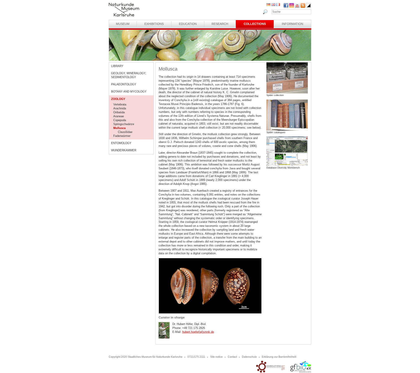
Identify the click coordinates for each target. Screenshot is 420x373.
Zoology (118, 99)
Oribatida (119, 112)
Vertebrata (119, 104)
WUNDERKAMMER (123, 150)
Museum (123, 24)
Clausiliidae (125, 132)
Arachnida (119, 108)
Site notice (216, 357)
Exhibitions (154, 24)
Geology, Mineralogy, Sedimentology (128, 75)
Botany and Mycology (129, 91)
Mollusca (119, 128)
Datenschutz (249, 357)
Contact (232, 357)
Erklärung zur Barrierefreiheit (279, 357)
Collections (255, 24)
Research (220, 24)
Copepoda (119, 120)
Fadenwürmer (121, 136)
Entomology (121, 143)
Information (292, 24)
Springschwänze (123, 124)
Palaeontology (123, 84)
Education (188, 24)
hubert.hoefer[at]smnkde (198, 331)
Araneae (118, 116)
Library (117, 66)
